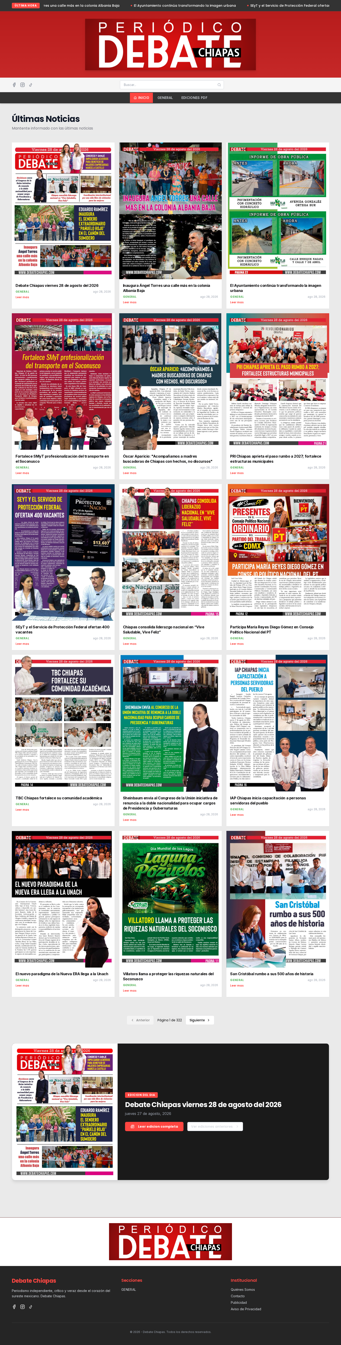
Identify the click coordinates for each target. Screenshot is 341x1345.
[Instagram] (22, 84)
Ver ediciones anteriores (212, 1126)
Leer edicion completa (158, 1126)
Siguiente (197, 1020)
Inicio (143, 98)
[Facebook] (14, 84)
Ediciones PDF (194, 98)
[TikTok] (31, 84)
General (165, 98)
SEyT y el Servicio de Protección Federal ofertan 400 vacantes (203, 5)
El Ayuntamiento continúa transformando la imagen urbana (86, 5)
